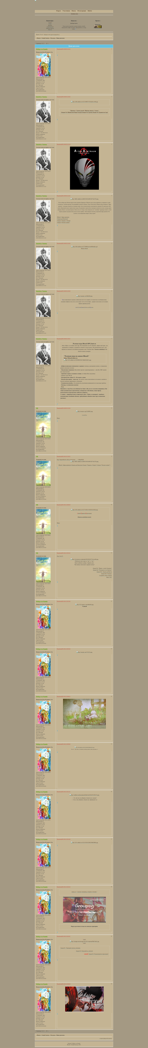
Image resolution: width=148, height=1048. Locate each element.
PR (37, 408)
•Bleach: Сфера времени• (64, 465)
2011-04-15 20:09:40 (66, 744)
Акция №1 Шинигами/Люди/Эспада (71, 112)
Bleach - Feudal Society (43, 38)
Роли (62, 387)
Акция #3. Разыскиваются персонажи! (98, 954)
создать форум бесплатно (106, 1038)
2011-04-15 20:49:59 (66, 983)
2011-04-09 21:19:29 (66, 96)
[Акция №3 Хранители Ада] (100, 112)
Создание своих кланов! (105, 575)
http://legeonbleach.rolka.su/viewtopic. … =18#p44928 (70, 459)
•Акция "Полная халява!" (63, 222)
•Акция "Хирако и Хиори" (64, 220)
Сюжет (50, 22)
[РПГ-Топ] (98, 27)
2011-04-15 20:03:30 (66, 648)
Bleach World (84, 248)
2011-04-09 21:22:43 (66, 195)
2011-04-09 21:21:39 (66, 144)
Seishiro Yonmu (41, 97)
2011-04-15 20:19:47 (66, 936)
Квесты (50, 29)
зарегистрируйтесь (54, 34)
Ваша (58, 418)
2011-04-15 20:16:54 (66, 886)
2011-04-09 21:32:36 (66, 408)
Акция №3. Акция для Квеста (104, 572)
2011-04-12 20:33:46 (66, 601)
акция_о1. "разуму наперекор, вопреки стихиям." (84, 891)
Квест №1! (109, 577)
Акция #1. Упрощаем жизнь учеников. (70, 948)
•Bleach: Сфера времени (63, 217)
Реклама (53, 38)
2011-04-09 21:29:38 (66, 291)
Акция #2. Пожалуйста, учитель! (84, 951)
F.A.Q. (50, 24)
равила (83, 513)
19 (46, 43)
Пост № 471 (60, 556)
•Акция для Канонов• (76, 465)
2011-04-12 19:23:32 (66, 552)
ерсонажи (88, 513)
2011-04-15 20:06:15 (66, 696)
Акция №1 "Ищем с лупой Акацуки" (102, 568)
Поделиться (59, 49)
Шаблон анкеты (50, 28)
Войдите (46, 34)
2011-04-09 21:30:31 (66, 338)
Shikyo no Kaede (41, 49)
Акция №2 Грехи (87, 112)
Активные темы (74, 13)
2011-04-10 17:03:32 (66, 456)
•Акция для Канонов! (62, 219)
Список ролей (50, 26)
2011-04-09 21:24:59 (66, 243)
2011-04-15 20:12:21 (66, 791)
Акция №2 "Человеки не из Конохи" (102, 570)
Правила (50, 25)
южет (79, 513)
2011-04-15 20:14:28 (66, 839)
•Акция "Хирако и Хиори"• (90, 465)
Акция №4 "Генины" (106, 573)
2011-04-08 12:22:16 (66, 49)
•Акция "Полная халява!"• (103, 465)
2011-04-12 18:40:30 (66, 504)
